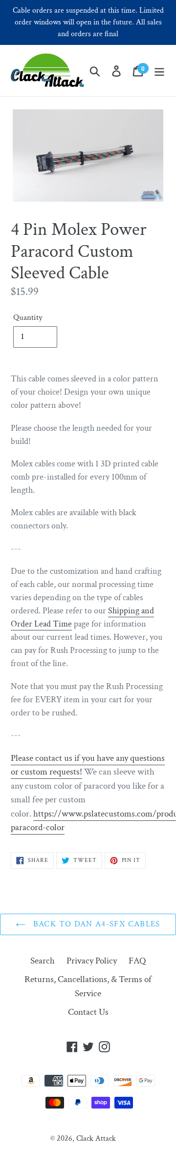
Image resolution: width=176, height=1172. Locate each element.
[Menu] (159, 71)
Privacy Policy (91, 961)
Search (42, 961)
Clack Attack (96, 1138)
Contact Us (88, 1012)
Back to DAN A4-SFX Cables (95, 924)
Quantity (28, 317)
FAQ (137, 961)
